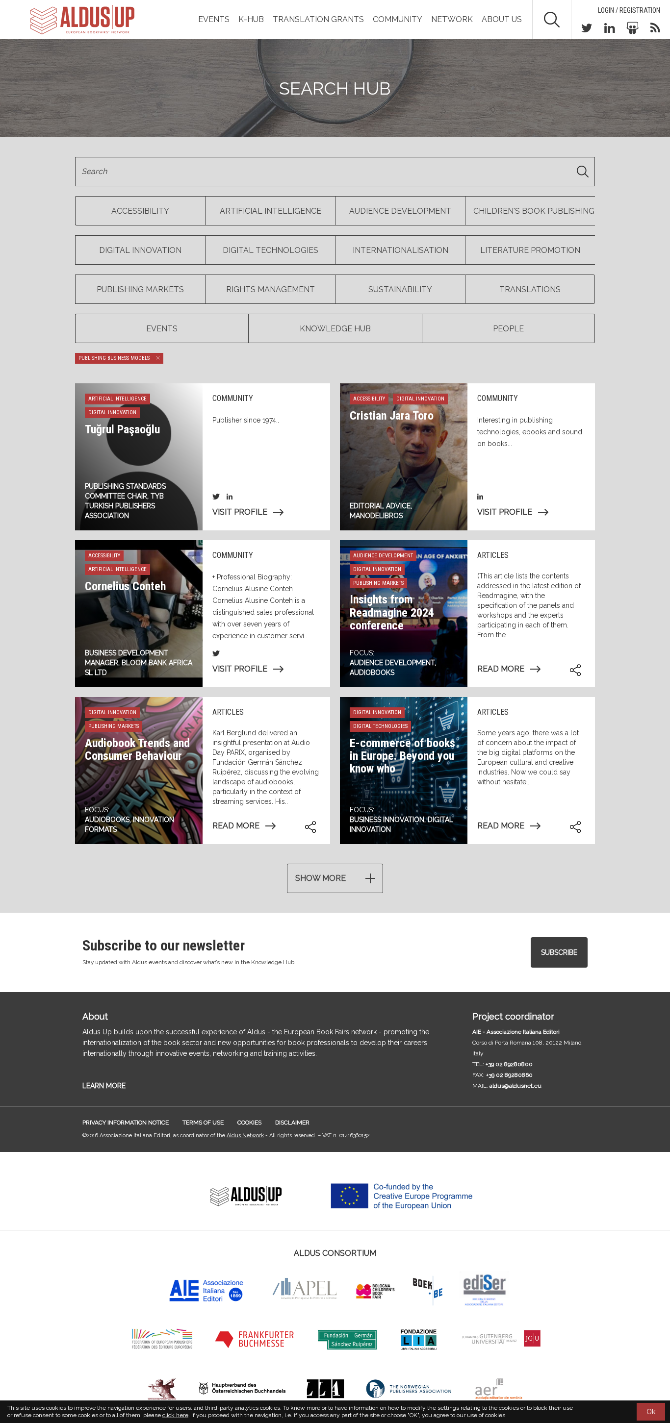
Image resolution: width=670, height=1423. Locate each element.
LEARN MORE (104, 1086)
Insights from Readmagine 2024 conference (392, 612)
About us (502, 19)
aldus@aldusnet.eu (515, 1085)
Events (214, 19)
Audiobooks (372, 672)
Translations (530, 289)
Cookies (249, 1122)
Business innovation (387, 820)
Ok (650, 1412)
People (508, 328)
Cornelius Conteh (125, 586)
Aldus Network (245, 1135)
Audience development (392, 663)
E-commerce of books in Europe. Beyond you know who (402, 756)
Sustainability (400, 289)
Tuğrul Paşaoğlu (122, 429)
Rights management (270, 289)
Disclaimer (292, 1122)
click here (175, 1415)
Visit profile (239, 512)
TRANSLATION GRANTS (318, 19)
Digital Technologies (270, 250)
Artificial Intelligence (270, 211)
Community (397, 19)
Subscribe (559, 952)
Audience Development (400, 211)
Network (452, 19)
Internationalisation (400, 250)
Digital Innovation (140, 250)
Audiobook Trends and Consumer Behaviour (137, 749)
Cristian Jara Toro (392, 416)
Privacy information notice (125, 1122)
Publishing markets (140, 289)
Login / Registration (629, 10)
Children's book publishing (533, 211)
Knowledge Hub (335, 328)
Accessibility (140, 211)
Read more (500, 669)
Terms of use (203, 1122)
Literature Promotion (530, 250)
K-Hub (251, 19)
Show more (320, 878)
